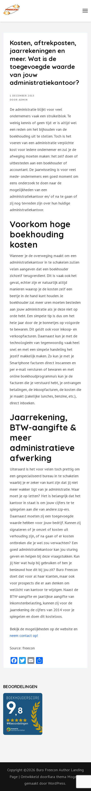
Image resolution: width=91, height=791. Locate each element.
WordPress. (57, 783)
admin (23, 99)
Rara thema (57, 776)
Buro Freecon (47, 769)
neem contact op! (24, 635)
